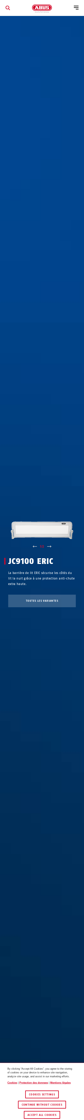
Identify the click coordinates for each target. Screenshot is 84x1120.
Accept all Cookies (42, 1115)
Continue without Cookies (42, 1104)
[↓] (49, 546)
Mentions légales (60, 1082)
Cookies (12, 1082)
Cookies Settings (42, 1094)
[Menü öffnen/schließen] (76, 8)
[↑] (34, 546)
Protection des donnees (33, 1082)
